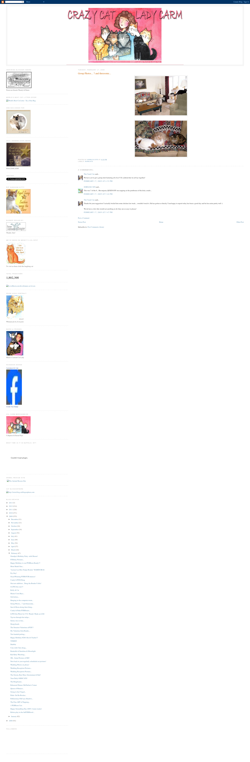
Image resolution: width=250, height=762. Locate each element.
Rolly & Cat (14, 590)
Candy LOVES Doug (17, 580)
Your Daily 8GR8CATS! (18, 678)
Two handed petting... (18, 634)
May (13, 543)
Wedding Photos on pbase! (19, 665)
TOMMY (13, 641)
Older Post (240, 222)
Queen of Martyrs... (17, 688)
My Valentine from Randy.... (20, 631)
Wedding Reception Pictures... (21, 668)
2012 (11, 506)
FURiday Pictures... (17, 559)
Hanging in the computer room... (21, 600)
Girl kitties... (14, 597)
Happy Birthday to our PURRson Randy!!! (25, 563)
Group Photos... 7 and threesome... (22, 603)
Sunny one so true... (17, 620)
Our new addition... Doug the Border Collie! (25, 583)
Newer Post (82, 222)
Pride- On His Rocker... (18, 695)
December (14, 519)
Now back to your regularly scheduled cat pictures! (28, 661)
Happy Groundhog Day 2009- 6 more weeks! (26, 709)
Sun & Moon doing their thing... (21, 607)
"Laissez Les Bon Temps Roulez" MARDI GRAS (27, 570)
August (14, 533)
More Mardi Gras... (17, 566)
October (14, 526)
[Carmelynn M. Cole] (14, 404)
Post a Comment (83, 218)
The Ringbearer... (16, 681)
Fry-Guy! (13, 573)
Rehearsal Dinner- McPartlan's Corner (23, 685)
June (13, 539)
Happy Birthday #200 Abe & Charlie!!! (24, 637)
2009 (11, 516)
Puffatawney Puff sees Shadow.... (21, 698)
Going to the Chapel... (18, 692)
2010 (11, 513)
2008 (11, 720)
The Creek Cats (89, 174)
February (14, 553)
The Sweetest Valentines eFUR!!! (21, 627)
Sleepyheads (14, 624)
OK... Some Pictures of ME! (20, 658)
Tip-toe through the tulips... (20, 617)
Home (161, 222)
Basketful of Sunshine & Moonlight (23, 651)
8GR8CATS (89, 161)
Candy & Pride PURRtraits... (20, 610)
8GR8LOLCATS (89, 187)
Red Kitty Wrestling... (18, 654)
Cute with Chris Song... (18, 648)
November (15, 522)
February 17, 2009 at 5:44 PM (98, 194)
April (13, 546)
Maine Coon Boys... (17, 593)
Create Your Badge (12, 406)
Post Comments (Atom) (96, 227)
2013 (11, 503)
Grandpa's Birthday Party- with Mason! (24, 556)
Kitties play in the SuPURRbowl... (22, 712)
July (12, 536)
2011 (11, 509)
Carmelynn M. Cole (12, 368)
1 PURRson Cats (16, 705)
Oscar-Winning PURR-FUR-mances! (22, 576)
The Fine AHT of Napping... (20, 702)
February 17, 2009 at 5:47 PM (98, 212)
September (15, 529)
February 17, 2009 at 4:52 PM (98, 181)
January (14, 716)
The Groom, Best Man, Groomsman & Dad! (25, 675)
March (13, 550)
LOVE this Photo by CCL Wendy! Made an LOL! (27, 614)
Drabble (13, 644)
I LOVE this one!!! (16, 587)
